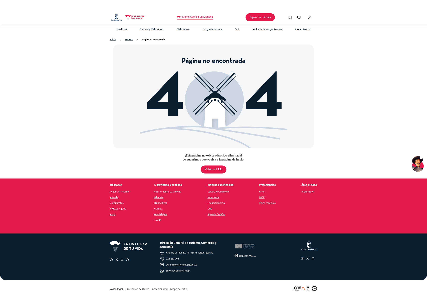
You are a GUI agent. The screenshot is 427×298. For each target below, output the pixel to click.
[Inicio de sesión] (309, 17)
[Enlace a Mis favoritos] (299, 17)
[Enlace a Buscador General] (290, 17)
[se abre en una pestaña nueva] (245, 246)
